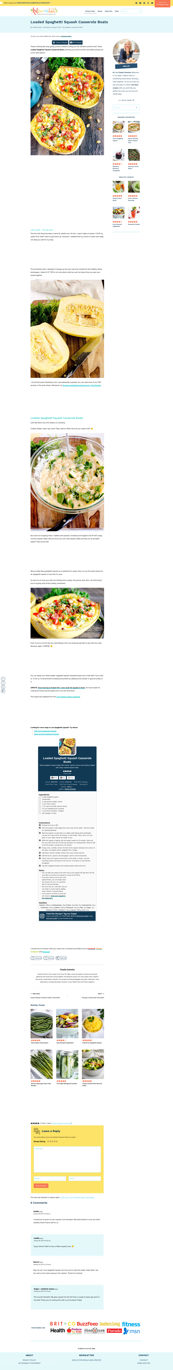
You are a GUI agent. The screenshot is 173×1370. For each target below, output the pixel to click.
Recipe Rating (39, 1141)
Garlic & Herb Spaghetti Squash (46, 734)
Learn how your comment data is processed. (77, 1197)
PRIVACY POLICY (29, 1360)
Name (37, 1178)
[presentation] (42, 1023)
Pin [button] (63, 778)
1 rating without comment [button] (61, 1123)
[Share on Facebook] (3, 683)
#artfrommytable (51, 918)
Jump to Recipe (61, 42)
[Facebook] (136, 3)
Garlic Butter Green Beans (39, 1043)
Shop (117, 11)
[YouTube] (152, 3)
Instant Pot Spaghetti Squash (92, 1043)
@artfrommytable (82, 916)
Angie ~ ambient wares (44, 1289)
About (100, 11)
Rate (72, 778)
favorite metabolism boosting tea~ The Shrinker (82, 385)
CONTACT (144, 1360)
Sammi (36, 1262)
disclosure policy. (66, 36)
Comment (39, 1148)
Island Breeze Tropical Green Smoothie (45, 996)
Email (72, 1178)
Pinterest (46, 952)
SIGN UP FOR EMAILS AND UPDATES (86, 1360)
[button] (64, 771)
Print (55, 778)
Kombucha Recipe (134, 224)
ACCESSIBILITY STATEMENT (29, 1363)
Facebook (91, 949)
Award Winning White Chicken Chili (133, 140)
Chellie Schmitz (37, 27)
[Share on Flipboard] (3, 691)
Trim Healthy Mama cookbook (68, 697)
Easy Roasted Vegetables (65, 1043)
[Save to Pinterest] (3, 679)
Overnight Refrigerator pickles (67, 1083)
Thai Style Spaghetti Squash (45, 731)
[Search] (136, 107)
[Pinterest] (144, 3)
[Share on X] (3, 687)
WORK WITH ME (143, 1363)
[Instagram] (140, 3)
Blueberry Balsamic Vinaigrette (116, 168)
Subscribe (108, 11)
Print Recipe (77, 42)
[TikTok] (148, 3)
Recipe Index (90, 11)
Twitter (99, 949)
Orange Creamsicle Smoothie (93, 996)
